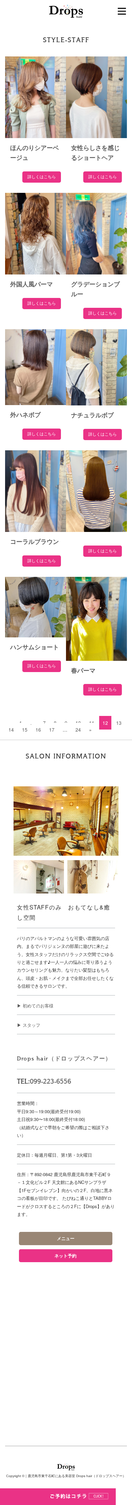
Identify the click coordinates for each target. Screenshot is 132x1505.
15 (24, 729)
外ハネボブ (25, 415)
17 (51, 729)
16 (38, 729)
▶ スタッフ (28, 1025)
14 (11, 729)
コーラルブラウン (34, 541)
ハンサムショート (34, 647)
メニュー (65, 1238)
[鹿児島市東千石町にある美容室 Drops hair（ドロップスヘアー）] (66, 10)
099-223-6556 (50, 1081)
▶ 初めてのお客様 (35, 1005)
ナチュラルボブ (92, 415)
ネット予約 (65, 1256)
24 (78, 729)
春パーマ (83, 670)
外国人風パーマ (31, 284)
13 (119, 722)
